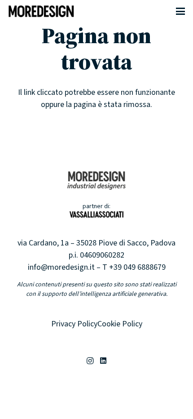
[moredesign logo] (41, 11)
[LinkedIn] (103, 361)
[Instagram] (89, 361)
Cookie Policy (119, 324)
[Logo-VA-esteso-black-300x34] (96, 217)
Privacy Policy (74, 324)
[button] (181, 11)
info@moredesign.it (61, 267)
